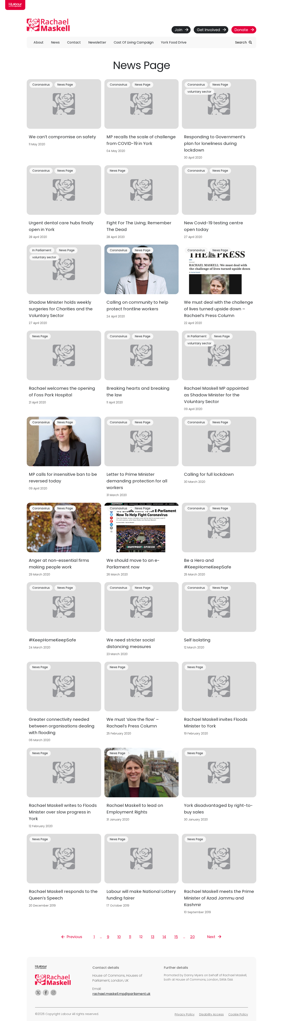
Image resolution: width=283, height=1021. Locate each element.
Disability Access (211, 1014)
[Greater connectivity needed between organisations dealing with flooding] (64, 703)
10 (119, 936)
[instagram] (53, 992)
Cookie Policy (238, 1014)
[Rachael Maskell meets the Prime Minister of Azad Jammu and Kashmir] (219, 875)
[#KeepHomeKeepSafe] (64, 620)
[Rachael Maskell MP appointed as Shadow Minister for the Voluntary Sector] (219, 372)
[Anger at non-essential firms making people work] (64, 541)
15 (176, 936)
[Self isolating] (219, 620)
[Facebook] (46, 992)
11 (130, 936)
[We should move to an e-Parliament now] (141, 541)
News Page (65, 85)
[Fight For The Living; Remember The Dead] (141, 203)
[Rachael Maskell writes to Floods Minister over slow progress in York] (64, 789)
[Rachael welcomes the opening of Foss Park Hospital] (64, 372)
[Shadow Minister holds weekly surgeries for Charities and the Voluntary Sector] (64, 286)
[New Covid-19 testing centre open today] (219, 203)
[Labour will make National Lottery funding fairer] (141, 875)
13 (152, 936)
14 (164, 936)
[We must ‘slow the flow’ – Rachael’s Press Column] (141, 703)
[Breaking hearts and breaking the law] (141, 372)
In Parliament (41, 250)
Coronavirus (41, 85)
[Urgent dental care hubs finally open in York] (64, 203)
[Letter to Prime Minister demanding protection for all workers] (141, 458)
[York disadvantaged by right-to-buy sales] (219, 789)
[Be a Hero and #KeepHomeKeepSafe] (219, 541)
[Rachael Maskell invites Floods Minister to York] (219, 703)
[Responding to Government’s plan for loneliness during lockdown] (219, 120)
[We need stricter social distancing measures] (141, 620)
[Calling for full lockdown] (219, 458)
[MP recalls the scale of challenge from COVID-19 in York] (141, 120)
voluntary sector (199, 92)
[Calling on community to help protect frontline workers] (141, 286)
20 (192, 936)
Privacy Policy (185, 1014)
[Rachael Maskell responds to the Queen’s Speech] (64, 875)
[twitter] (38, 992)
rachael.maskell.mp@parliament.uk (121, 993)
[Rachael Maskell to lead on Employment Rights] (141, 789)
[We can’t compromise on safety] (64, 120)
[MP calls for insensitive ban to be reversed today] (64, 458)
